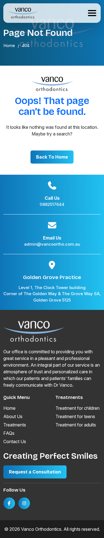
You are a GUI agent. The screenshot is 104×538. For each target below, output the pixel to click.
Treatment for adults (75, 425)
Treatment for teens (75, 416)
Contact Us (14, 441)
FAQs (8, 433)
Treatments (14, 425)
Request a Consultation (35, 472)
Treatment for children (77, 408)
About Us (12, 416)
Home (9, 408)
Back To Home (52, 157)
